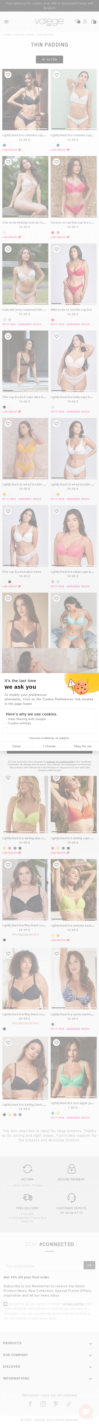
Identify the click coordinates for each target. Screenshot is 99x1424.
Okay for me (83, 746)
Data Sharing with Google (27, 719)
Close (16, 746)
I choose (49, 746)
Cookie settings (19, 723)
